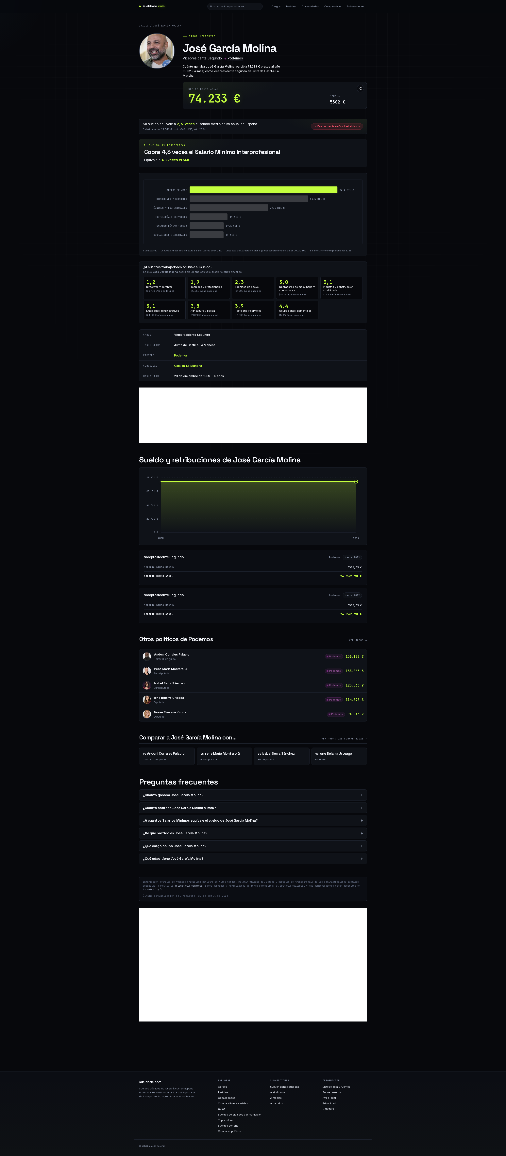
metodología (154, 889)
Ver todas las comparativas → (344, 738)
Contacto (328, 1108)
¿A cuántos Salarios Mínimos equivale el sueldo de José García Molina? (200, 820)
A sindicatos (277, 1092)
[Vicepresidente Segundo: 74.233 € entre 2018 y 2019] (258, 507)
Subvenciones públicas (284, 1086)
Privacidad (329, 1103)
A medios (276, 1097)
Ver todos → (358, 640)
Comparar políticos (230, 1131)
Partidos (291, 6)
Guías (221, 1108)
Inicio (144, 25)
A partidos (276, 1103)
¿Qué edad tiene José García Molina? (173, 858)
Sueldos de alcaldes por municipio (239, 1114)
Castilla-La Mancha (188, 366)
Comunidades (310, 6)
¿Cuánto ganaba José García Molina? (173, 795)
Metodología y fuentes (336, 1086)
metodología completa (188, 885)
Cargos (276, 6)
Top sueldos (225, 1120)
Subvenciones (355, 6)
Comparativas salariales (233, 1103)
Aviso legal (329, 1097)
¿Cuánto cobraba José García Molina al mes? (179, 808)
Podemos (235, 58)
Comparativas (332, 6)
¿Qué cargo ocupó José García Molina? (174, 846)
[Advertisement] (253, 415)
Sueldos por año (228, 1125)
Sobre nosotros (332, 1092)
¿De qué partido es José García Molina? (175, 833)
